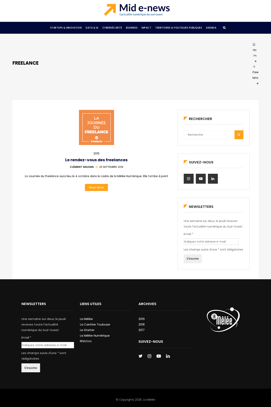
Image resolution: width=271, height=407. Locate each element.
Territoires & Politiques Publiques (178, 27)
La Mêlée (86, 319)
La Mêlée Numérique (95, 335)
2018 (141, 324)
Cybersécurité (112, 27)
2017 (141, 330)
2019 (96, 153)
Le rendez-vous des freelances (96, 160)
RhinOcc (86, 341)
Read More (96, 187)
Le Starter (87, 330)
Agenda (211, 27)
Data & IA (92, 27)
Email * (188, 234)
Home (255, 55)
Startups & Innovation (66, 27)
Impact (146, 27)
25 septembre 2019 (111, 167)
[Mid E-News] (137, 10)
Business (131, 27)
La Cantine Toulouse (95, 324)
